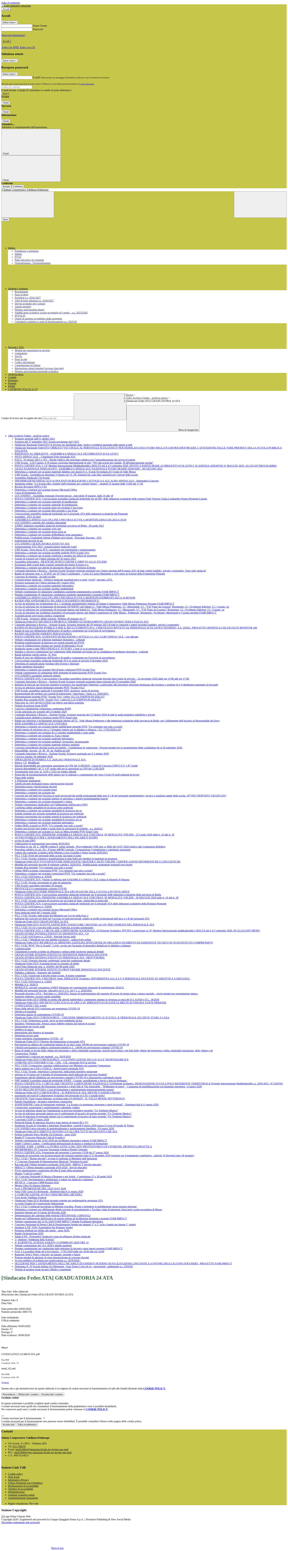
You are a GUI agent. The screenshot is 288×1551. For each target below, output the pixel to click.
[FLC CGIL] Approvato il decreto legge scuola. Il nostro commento (50, 975)
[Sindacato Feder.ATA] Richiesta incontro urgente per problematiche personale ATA (59, 1200)
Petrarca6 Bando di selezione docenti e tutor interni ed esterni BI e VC (51, 1122)
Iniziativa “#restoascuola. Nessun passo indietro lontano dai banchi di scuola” (55, 1023)
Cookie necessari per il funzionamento (21, 1418)
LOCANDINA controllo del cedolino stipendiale (40, 522)
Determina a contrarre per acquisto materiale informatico (44, 585)
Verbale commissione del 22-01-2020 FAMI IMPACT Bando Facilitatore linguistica (59, 1221)
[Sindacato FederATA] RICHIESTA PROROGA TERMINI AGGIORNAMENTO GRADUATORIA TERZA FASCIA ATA (82, 621)
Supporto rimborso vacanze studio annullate (38, 996)
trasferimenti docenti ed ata (29, 540)
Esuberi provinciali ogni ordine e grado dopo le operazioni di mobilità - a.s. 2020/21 (59, 828)
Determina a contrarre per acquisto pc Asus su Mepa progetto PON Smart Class (56, 831)
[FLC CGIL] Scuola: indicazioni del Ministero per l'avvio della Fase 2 (51, 915)
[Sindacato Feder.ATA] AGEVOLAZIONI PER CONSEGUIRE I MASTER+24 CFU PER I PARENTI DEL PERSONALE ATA (84, 924)
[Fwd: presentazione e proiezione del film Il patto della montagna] (49, 1170)
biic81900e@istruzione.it (42, 1449)
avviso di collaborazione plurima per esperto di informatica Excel (49, 645)
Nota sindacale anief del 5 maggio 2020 (35, 912)
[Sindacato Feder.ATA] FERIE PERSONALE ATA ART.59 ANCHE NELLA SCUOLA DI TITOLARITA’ (72, 891)
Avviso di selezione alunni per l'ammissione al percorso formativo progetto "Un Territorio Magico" (66, 1110)
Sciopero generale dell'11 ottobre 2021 (35, 438)
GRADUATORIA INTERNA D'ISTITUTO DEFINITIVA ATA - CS (52, 933)
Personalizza (9, 1394)
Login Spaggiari (87, 84)
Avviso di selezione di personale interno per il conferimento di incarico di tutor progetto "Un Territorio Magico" (73, 1116)
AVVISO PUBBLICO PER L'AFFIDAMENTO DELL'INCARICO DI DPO (56, 837)
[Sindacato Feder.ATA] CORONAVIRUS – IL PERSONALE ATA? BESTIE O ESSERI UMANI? (68, 1092)
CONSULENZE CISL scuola (30, 1005)
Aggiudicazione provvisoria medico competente (40, 615)
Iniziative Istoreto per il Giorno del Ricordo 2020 (40, 1212)
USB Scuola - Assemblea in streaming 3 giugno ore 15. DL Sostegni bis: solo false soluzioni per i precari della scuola (76, 474)
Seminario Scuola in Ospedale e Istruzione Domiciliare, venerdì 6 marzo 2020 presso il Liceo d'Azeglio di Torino (74, 1125)
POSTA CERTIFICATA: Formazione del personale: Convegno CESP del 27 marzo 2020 (62, 1152)
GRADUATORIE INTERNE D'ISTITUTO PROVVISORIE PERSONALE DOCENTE (62, 969)
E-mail (36, 77)
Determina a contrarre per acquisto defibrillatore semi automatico (48, 534)
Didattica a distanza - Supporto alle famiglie (37, 972)
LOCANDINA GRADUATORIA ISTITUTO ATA (42, 543)
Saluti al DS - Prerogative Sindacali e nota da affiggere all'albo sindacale (52, 1236)
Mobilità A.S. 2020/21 (26, 984)
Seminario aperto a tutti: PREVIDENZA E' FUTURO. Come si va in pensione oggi (59, 648)
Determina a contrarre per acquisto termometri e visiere (43, 801)
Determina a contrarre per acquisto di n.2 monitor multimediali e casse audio (54, 732)
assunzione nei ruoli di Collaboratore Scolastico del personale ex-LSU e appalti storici (60, 1095)
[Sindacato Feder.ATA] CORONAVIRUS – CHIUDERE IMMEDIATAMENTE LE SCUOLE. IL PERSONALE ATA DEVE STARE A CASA (92, 1017)
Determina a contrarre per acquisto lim (35, 792)
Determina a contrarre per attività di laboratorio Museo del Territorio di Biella (55, 567)
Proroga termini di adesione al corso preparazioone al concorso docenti (52, 1257)
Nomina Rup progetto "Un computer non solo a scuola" (44, 867)
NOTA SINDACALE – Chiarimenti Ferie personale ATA (45, 456)
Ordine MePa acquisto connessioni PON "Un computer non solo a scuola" (54, 870)
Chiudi (6, 102)
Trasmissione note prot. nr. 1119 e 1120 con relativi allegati (45, 771)
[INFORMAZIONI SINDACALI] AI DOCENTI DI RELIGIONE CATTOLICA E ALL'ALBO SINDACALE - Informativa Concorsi (87, 480)
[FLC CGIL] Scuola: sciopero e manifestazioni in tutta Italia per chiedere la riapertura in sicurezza (66, 858)
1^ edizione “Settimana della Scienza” (35, 1239)
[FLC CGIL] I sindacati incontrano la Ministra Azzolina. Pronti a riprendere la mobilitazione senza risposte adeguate (76, 1206)
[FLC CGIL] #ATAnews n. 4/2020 (33, 876)
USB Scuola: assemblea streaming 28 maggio (38, 885)
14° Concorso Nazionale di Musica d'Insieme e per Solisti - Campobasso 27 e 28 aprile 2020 (63, 1176)
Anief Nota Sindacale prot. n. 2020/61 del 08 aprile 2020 (44, 966)
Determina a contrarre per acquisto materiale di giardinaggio (46, 501)
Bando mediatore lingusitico (29, 666)
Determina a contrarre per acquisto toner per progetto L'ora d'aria (49, 507)
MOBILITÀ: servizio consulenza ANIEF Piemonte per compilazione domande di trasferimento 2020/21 (69, 987)
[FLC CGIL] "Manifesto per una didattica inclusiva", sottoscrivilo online (53, 939)
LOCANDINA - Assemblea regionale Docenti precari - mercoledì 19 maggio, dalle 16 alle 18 (64, 495)
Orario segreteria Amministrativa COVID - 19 (39, 1038)
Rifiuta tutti (28, 1394)
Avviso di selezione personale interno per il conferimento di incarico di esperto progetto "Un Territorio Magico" (73, 1113)
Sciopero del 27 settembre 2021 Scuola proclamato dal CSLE (47, 441)
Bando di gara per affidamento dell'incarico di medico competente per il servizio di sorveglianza (65, 630)
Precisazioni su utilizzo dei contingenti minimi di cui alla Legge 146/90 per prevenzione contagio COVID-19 (72, 1044)
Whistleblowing (16, 1492)
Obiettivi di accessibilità (20, 1489)
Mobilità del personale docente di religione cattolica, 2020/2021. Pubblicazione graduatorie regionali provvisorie (73, 864)
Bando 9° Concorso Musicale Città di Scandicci (40, 1137)
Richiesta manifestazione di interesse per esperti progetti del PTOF (49, 642)
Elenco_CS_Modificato (27, 762)
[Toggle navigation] (27, 204)
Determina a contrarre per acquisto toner (36, 789)
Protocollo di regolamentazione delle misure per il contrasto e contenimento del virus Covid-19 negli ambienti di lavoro (77, 774)
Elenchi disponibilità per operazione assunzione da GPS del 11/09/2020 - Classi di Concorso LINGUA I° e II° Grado (76, 765)
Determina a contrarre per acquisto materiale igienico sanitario (47, 744)
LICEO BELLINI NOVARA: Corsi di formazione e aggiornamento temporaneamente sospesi (64, 1089)
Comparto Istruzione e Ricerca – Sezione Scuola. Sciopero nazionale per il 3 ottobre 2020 (62, 753)
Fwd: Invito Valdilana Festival (30, 1197)
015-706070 (19, 1446)
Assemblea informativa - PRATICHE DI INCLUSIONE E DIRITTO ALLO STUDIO (61, 561)
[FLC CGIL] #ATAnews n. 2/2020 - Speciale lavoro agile (45, 936)
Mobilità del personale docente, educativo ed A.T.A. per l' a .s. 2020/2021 (53, 990)
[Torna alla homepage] (144, 189)
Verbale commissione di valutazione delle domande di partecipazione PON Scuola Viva (60, 672)
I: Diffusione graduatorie (27, 780)
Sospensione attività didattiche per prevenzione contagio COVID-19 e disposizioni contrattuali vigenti (68, 1077)
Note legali (14, 1477)
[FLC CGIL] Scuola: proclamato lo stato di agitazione (43, 882)
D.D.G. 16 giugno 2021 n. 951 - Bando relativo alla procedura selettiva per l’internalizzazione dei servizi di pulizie (75, 459)
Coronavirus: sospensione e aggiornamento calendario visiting (47, 1107)
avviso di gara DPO (25, 840)
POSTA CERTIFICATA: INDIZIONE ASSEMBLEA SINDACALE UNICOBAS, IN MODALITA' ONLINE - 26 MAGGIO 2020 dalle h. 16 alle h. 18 (96, 897)
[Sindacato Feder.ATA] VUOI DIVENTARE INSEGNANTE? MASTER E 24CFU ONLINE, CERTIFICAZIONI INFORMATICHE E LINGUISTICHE (97, 861)
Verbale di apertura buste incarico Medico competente (43, 1269)
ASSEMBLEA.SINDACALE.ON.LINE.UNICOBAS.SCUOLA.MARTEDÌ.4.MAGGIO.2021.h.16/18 (70, 519)
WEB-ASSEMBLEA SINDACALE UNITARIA (41, 723)
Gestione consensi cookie (21, 1495)
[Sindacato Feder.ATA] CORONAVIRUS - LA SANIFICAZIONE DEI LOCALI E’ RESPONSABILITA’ (72, 1059)
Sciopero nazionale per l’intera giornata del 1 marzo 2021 (45, 582)
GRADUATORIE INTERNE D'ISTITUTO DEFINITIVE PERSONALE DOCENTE (61, 954)
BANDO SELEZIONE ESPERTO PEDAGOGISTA (43, 633)
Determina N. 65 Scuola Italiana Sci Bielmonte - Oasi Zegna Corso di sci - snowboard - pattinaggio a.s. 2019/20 (74, 1266)
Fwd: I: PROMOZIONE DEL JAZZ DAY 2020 (40, 1188)
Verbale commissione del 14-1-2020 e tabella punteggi (43, 1245)
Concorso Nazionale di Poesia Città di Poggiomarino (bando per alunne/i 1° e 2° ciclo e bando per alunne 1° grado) (75, 1224)
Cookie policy (15, 1474)
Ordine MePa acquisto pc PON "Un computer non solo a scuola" (49, 825)
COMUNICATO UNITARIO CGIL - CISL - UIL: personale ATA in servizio (55, 1062)
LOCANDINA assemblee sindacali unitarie (37, 675)
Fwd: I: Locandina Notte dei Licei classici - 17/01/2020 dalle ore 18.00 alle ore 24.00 (59, 1251)
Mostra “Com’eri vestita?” (28, 1173)
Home (129, 395)
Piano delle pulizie (24, 777)
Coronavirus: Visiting (26, 1053)
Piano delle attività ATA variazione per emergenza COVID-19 (47, 1008)
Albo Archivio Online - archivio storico (147, 398)
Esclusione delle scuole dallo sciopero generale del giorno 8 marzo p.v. (52, 564)
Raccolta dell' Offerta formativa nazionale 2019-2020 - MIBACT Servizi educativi (58, 1164)
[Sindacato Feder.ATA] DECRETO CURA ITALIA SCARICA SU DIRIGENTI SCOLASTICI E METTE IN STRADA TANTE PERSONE (90, 1002)
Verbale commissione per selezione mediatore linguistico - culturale (50, 639)
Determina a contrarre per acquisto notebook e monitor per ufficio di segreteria (56, 555)
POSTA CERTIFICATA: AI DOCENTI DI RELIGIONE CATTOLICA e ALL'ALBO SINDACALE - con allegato (76, 636)
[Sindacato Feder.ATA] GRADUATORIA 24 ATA (41, 921)
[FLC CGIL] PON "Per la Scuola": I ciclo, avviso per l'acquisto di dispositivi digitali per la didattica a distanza (73, 945)
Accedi (6, 9)
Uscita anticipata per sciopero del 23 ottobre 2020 (41, 711)
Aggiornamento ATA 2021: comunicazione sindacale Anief (46, 546)
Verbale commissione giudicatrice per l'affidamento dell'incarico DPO (51, 804)
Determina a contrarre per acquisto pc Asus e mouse (42, 735)
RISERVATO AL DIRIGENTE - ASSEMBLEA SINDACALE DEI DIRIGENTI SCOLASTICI (66, 453)
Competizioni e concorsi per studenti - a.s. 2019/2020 (43, 1056)
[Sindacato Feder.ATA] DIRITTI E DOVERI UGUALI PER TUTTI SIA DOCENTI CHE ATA (66, 1131)
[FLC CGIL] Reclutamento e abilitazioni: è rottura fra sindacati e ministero (54, 1179)
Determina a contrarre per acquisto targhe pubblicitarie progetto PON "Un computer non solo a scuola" (69, 726)
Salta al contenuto (10, 2)
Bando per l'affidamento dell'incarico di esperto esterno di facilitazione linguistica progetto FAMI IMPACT (71, 1218)
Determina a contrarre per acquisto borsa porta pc (40, 531)
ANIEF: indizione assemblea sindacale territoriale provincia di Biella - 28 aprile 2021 (59, 525)
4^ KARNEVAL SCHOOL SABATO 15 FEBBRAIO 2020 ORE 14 (51, 1242)
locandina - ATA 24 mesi (28, 516)
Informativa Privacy (18, 1480)
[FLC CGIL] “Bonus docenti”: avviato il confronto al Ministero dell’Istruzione (56, 1158)
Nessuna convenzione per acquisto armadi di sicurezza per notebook (50, 816)
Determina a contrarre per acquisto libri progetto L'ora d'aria (46, 510)
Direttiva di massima (25, 1011)
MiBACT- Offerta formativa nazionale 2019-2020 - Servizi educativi (51, 1167)
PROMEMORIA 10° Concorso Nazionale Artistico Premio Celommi (51, 1149)
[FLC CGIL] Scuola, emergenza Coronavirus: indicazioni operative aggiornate (56, 1071)
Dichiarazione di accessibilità (23, 1486)
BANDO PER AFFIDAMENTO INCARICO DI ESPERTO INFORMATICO (57, 600)
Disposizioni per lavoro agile (30, 1026)
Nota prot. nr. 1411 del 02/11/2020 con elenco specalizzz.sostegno (49, 702)
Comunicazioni (23, 948)
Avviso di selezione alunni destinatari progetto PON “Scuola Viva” (50, 687)
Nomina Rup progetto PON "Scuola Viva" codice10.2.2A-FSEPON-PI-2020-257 (58, 699)
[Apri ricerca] (260, 204)
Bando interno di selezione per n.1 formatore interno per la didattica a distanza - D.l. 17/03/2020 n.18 (68, 729)
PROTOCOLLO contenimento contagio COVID (41, 888)
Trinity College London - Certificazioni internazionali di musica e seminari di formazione (61, 1143)
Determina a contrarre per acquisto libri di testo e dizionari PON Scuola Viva (55, 669)
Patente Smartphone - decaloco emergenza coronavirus (43, 1101)
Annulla (6, 186)
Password (38, 29)
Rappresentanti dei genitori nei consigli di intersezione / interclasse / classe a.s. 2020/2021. (62, 693)
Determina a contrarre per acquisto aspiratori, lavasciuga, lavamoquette (52, 741)
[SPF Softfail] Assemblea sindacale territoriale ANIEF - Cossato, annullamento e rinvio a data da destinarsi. (71, 1080)
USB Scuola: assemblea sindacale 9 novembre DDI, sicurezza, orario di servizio (57, 690)
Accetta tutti (52, 1394)
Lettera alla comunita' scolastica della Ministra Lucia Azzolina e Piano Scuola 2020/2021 (61, 852)
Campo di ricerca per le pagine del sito (21, 418)
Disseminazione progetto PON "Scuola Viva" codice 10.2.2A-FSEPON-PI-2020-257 (60, 696)
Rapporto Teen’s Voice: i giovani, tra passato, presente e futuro (47, 1254)
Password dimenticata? (13, 35)
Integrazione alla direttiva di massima (34, 1032)
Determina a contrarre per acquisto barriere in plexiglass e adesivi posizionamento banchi (61, 798)
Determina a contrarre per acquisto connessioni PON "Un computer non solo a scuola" (60, 873)
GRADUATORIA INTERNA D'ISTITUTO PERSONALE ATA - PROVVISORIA (60, 957)
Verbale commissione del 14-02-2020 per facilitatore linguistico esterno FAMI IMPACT (61, 1140)
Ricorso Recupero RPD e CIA (31, 486)
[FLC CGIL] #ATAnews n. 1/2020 (33, 981)
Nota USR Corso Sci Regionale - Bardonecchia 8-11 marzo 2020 (49, 1191)
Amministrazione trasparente (23, 1498)
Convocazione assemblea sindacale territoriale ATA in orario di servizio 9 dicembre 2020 (61, 660)
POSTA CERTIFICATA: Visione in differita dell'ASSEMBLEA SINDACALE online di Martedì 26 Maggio (72, 879)
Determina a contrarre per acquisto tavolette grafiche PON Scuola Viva (52, 552)
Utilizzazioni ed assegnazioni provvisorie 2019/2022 (42, 843)
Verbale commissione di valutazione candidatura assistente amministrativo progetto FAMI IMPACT (67, 591)
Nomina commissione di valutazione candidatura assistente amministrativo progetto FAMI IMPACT (67, 594)
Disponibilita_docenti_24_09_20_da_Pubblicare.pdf (42, 750)
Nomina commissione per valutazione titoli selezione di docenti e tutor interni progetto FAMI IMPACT (69, 1248)
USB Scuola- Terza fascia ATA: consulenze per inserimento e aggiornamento (55, 549)
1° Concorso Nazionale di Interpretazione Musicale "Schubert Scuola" (51, 1161)
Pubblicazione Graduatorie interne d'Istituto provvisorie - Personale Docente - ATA (58, 537)
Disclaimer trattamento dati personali (20, 1522)
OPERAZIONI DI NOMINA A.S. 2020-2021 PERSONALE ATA (50, 759)
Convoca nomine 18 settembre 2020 (34, 756)
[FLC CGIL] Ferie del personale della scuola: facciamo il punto (48, 855)
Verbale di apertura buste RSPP (31, 705)
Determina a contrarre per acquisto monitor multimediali (44, 588)
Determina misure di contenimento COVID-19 (39, 1014)
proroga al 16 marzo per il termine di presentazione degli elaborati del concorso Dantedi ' (61, 1074)
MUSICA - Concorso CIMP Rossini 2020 (37, 1182)
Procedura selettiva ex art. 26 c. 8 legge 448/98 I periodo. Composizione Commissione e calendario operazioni (72, 849)
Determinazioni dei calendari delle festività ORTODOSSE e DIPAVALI (52, 1215)
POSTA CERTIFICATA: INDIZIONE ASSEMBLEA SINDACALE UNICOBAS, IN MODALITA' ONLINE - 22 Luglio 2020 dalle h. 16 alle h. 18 (94, 834)
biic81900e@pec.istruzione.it (43, 1452)
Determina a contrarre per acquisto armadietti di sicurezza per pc (48, 810)
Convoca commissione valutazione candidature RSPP (43, 708)
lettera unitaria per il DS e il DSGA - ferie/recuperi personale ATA (49, 1068)
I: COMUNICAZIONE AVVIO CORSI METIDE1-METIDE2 (48, 1194)
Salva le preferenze (27, 1424)
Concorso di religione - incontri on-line (35, 576)
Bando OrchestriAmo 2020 (29, 1233)
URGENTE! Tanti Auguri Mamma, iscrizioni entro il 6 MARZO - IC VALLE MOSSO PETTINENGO (70, 1098)
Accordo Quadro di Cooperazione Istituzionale (39, 1203)
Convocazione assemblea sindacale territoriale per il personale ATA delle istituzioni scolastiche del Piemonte (71, 513)
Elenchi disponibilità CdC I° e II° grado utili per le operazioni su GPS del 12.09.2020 (59, 768)
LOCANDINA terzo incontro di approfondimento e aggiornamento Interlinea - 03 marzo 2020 (64, 1128)
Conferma (17, 186)
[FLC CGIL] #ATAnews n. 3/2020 (33, 906)
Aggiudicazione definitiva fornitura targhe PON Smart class (46, 717)
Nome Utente (40, 25)
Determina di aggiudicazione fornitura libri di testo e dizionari (47, 663)
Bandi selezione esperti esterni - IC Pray (36, 654)
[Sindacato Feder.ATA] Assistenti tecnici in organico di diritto (47, 963)
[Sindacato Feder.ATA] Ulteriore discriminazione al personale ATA (50, 1041)
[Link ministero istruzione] (16, 5)
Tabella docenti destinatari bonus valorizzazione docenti (44, 783)
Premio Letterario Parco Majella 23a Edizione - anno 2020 (45, 1134)
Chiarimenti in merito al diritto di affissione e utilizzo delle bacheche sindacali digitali (59, 951)
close (5, 219)
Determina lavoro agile (27, 1035)
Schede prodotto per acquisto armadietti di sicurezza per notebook (49, 813)
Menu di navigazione (188, 430)
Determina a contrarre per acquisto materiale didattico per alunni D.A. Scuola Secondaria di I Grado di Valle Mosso (75, 471)
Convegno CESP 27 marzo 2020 (32, 1119)
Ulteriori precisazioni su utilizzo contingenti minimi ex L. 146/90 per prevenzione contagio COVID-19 (68, 1047)
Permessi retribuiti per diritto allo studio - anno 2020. (42, 1230)
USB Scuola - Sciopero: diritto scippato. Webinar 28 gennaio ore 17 (50, 618)
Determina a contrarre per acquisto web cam (38, 528)
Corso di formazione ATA (28, 492)
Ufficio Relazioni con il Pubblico (25, 1483)
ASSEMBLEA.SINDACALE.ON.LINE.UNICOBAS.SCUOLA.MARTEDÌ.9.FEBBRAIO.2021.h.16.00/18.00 (75, 597)
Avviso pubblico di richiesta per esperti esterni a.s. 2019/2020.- (48, 1260)
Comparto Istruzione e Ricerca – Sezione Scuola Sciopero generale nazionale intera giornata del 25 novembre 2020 (75, 681)
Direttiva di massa (24, 1029)
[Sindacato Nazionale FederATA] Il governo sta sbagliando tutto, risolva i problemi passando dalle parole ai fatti (73, 444)
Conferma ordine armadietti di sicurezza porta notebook (44, 807)
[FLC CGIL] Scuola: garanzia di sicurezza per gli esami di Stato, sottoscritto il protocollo (61, 900)
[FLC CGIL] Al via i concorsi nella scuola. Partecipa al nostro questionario (54, 927)
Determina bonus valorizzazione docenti (36, 786)
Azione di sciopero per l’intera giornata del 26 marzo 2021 (45, 558)
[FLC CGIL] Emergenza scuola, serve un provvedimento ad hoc (48, 1020)
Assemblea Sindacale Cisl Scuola (32, 477)
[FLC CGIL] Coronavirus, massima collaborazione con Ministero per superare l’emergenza (62, 1065)
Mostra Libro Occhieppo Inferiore (32, 1185)
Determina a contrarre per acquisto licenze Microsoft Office (46, 489)
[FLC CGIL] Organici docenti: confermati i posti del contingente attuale (52, 960)
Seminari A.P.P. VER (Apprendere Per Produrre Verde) (44, 1227)
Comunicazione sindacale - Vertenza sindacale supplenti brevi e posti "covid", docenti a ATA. (64, 579)
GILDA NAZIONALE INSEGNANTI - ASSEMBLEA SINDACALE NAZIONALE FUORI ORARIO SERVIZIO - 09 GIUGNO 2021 (88, 468)
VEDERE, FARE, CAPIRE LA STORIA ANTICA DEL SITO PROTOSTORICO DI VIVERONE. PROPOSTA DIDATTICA (83, 1146)
